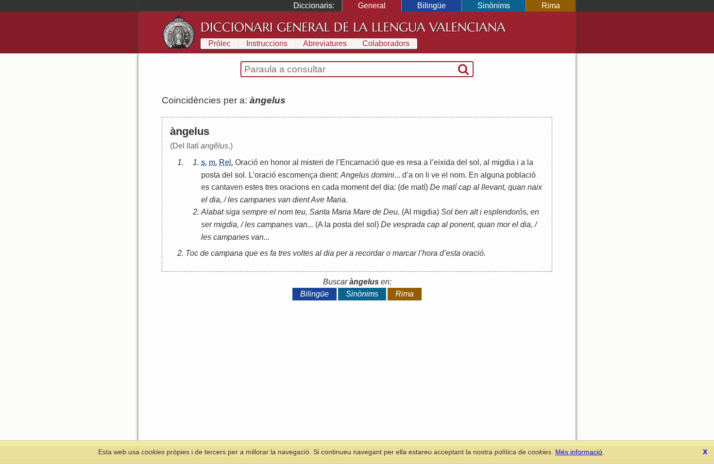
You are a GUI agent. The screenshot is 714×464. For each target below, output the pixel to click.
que (387, 162)
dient (328, 175)
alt (474, 212)
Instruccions (267, 43)
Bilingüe (431, 5)
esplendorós (505, 212)
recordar (370, 253)
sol (474, 162)
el (445, 175)
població (521, 175)
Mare (362, 212)
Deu (390, 212)
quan (517, 187)
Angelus (354, 175)
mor (503, 224)
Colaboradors (385, 43)
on (419, 175)
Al (407, 212)
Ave (317, 200)
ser (206, 224)
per (341, 253)
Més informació (578, 452)
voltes (303, 253)
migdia (503, 162)
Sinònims (493, 5)
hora (430, 253)
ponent (462, 224)
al (295, 162)
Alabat (212, 212)
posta (210, 175)
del (462, 162)
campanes (258, 200)
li (427, 175)
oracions (294, 187)
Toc (192, 253)
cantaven (227, 187)
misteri (312, 162)
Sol (447, 212)
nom (457, 175)
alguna (492, 175)
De (435, 187)
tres (271, 187)
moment (355, 187)
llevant (492, 187)
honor (280, 162)
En (473, 175)
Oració (246, 162)
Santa (319, 212)
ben (461, 212)
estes (254, 187)
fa (273, 253)
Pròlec (219, 43)
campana (227, 253)
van (284, 200)
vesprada (409, 224)
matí (418, 187)
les (233, 200)
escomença (298, 175)
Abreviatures (325, 43)
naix (534, 187)
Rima (551, 5)
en (264, 162)
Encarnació (359, 162)
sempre (255, 212)
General (372, 5)
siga (232, 212)
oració (265, 175)
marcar (404, 253)
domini (382, 175)
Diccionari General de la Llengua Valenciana (353, 27)
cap (465, 187)
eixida (444, 162)
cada (330, 187)
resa (414, 162)
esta (453, 253)
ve (435, 175)
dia (388, 187)
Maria (336, 200)
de (329, 162)
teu (300, 212)
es (400, 162)
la (530, 162)
